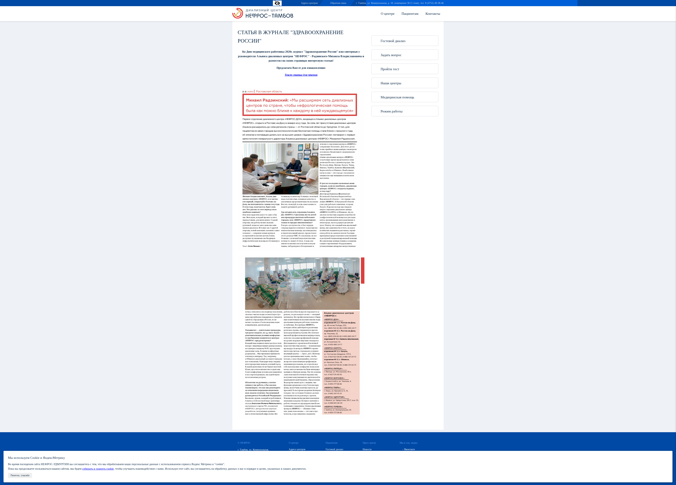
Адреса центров (309, 3)
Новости (367, 449)
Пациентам (410, 13)
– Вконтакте (408, 449)
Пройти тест (389, 69)
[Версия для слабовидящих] (277, 4)
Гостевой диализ (392, 41)
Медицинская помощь (397, 97)
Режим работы (391, 111)
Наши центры (390, 83)
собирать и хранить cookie (98, 468)
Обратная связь (338, 3)
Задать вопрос (391, 55)
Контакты (432, 13)
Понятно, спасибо (20, 475)
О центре (388, 13)
